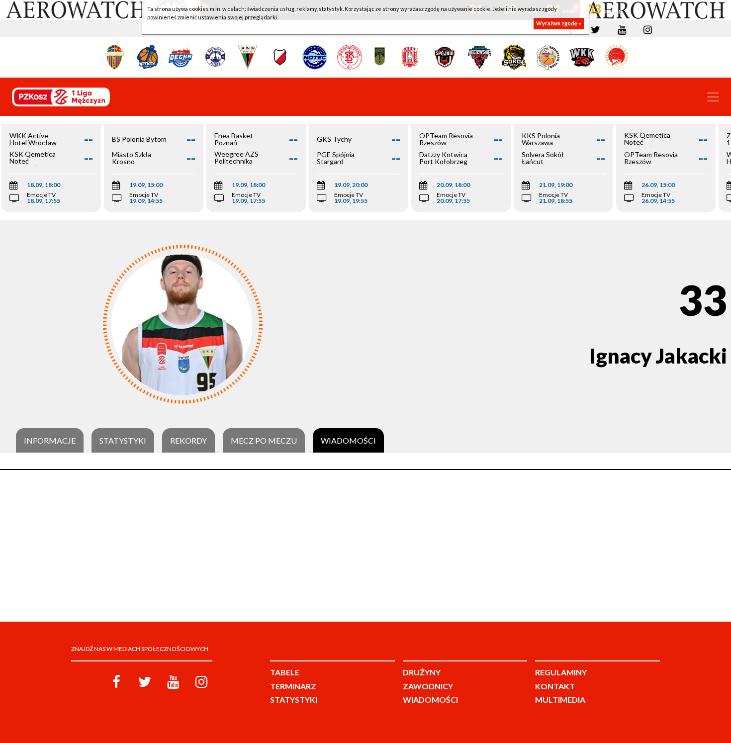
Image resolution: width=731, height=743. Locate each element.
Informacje (50, 440)
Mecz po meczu (264, 440)
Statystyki (122, 440)
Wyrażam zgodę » (558, 23)
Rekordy (188, 440)
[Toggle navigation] (713, 97)
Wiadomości (348, 440)
